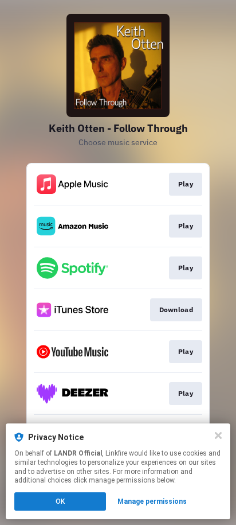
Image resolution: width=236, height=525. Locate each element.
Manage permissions (152, 501)
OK (60, 501)
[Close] (218, 435)
